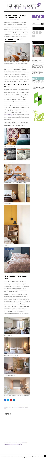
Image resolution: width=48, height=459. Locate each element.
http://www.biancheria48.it (9, 114)
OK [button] (45, 456)
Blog (15, 10)
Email (33, 36)
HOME (7, 10)
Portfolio (19, 10)
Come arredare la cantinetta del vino (13, 405)
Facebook (33, 32)
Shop (24, 10)
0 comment (16, 19)
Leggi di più (24, 457)
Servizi (27, 10)
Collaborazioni (38, 10)
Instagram (37, 32)
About (11, 10)
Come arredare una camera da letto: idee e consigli (15, 16)
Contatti (32, 10)
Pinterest (40, 32)
